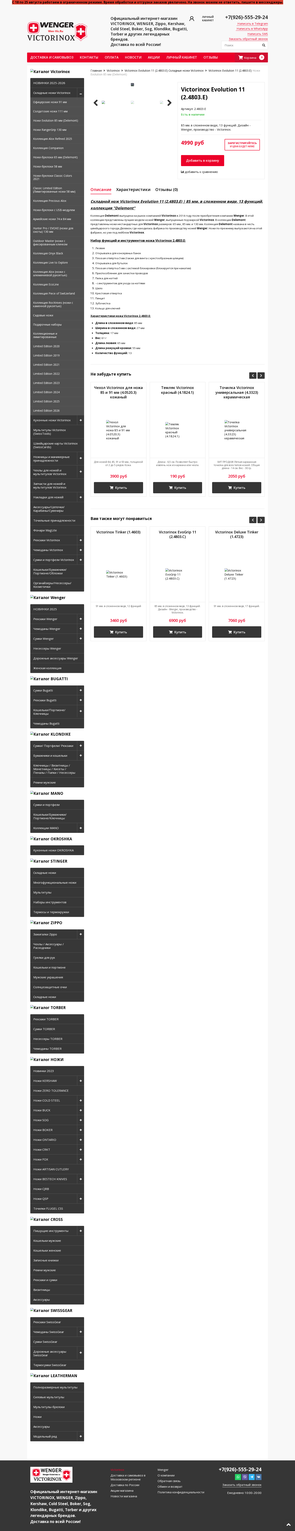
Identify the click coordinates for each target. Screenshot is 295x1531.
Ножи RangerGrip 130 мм (49, 130)
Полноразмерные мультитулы (55, 1387)
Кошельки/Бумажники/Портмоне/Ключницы (50, 816)
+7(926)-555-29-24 (246, 17)
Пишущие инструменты (50, 1231)
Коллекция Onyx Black (48, 253)
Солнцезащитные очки (50, 987)
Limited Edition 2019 (46, 355)
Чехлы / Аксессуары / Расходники (48, 946)
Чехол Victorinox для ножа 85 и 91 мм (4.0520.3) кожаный (118, 392)
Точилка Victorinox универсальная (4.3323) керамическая (237, 392)
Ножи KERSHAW (45, 1081)
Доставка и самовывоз (51, 57)
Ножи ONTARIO (44, 1140)
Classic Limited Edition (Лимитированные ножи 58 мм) (54, 189)
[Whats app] (238, 1477)
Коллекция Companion (48, 148)
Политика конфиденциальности (181, 1492)
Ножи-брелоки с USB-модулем (54, 210)
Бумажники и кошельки (50, 755)
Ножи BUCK (41, 1110)
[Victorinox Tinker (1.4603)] (118, 574)
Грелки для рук (44, 957)
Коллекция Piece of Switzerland (54, 293)
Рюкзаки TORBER (46, 1019)
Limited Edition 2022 (46, 374)
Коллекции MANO (46, 828)
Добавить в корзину (202, 160)
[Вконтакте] (258, 1477)
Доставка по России (125, 1485)
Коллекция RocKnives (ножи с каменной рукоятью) (53, 304)
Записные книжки (46, 1260)
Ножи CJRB (41, 1189)
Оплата (112, 57)
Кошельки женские (47, 1250)
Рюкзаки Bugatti (44, 700)
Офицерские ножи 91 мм (50, 102)
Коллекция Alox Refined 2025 (52, 139)
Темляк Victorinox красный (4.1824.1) (177, 390)
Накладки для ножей (48, 497)
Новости (133, 57)
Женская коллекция (47, 668)
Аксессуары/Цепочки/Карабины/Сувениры (49, 509)
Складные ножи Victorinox (51, 93)
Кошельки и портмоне (49, 967)
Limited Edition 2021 (46, 365)
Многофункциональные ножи (54, 882)
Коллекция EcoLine (46, 284)
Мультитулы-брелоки (49, 1407)
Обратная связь (169, 1481)
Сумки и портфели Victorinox (53, 560)
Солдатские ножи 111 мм (50, 111)
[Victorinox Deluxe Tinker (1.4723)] (236, 574)
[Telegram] (252, 1477)
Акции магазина (122, 1490)
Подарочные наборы (47, 324)
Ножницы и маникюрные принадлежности (51, 458)
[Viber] (245, 1477)
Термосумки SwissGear (49, 1365)
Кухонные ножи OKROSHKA (53, 850)
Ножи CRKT (41, 1149)
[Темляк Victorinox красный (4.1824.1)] (177, 430)
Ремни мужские (44, 782)
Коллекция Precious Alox (49, 201)
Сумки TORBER (44, 1029)
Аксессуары (41, 1299)
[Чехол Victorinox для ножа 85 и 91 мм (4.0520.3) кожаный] (118, 430)
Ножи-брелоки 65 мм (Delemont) (55, 157)
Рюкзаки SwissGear (47, 1322)
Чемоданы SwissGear (48, 1332)
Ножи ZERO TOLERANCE (51, 1090)
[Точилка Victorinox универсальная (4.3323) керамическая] (236, 430)
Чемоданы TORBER (47, 1049)
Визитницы (41, 1290)
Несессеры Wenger (47, 648)
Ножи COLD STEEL (46, 1100)
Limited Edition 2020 (46, 346)
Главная (97, 70)
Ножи (37, 1417)
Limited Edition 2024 (46, 392)
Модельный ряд (45, 1436)
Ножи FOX (40, 1159)
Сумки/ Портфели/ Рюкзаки (53, 746)
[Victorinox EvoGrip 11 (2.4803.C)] (177, 574)
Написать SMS (257, 34)
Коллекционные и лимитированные (45, 335)
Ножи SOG (41, 1120)
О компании (166, 1475)
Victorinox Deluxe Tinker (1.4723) (236, 534)
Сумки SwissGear (45, 1342)
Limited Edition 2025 (46, 401)
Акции (154, 57)
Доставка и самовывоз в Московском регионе (128, 1477)
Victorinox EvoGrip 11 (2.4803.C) (177, 534)
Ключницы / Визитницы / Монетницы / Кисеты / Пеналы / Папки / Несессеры (54, 769)
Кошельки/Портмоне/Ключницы (49, 712)
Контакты (89, 57)
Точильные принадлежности (54, 520)
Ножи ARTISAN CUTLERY (51, 1169)
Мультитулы (42, 892)
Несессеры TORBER (47, 1039)
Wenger (163, 1470)
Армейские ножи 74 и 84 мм (52, 219)
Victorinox (113, 70)
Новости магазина (124, 1496)
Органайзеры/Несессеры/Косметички (52, 585)
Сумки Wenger (43, 639)
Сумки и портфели (46, 805)
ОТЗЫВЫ (210, 57)
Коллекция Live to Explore (50, 262)
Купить (120, 487)
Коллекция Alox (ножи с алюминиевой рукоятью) (50, 273)
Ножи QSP (40, 1199)
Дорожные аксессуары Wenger (55, 658)
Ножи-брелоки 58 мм (47, 166)
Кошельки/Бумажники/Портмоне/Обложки (50, 571)
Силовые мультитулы (48, 1397)
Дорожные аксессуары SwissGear (49, 1353)
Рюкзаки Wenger (45, 619)
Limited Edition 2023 (46, 383)
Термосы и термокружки (51, 912)
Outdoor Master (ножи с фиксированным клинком (50, 242)
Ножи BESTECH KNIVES (50, 1179)
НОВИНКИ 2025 (45, 609)
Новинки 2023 (43, 1071)
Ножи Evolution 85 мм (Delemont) (55, 120)
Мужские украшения (48, 977)
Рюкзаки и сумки (45, 1280)
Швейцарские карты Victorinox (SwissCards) (55, 445)
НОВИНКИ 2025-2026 (49, 83)
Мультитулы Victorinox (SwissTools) (49, 432)
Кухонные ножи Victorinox (52, 420)
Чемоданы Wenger (46, 629)
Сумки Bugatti (43, 690)
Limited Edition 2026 (46, 410)
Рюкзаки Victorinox (46, 540)
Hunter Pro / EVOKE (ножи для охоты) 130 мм (53, 230)
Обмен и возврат (170, 1486)
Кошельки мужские (47, 1241)
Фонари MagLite (45, 530)
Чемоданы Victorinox (48, 550)
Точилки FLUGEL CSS (48, 1208)
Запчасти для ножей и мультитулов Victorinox (49, 485)
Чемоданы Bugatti (46, 723)
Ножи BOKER (43, 1130)
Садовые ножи (43, 315)
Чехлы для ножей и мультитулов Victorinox (49, 472)
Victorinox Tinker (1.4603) (118, 532)
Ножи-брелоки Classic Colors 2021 (52, 177)
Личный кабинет (181, 57)
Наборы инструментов (49, 902)
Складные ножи (44, 873)
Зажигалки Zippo (45, 934)
